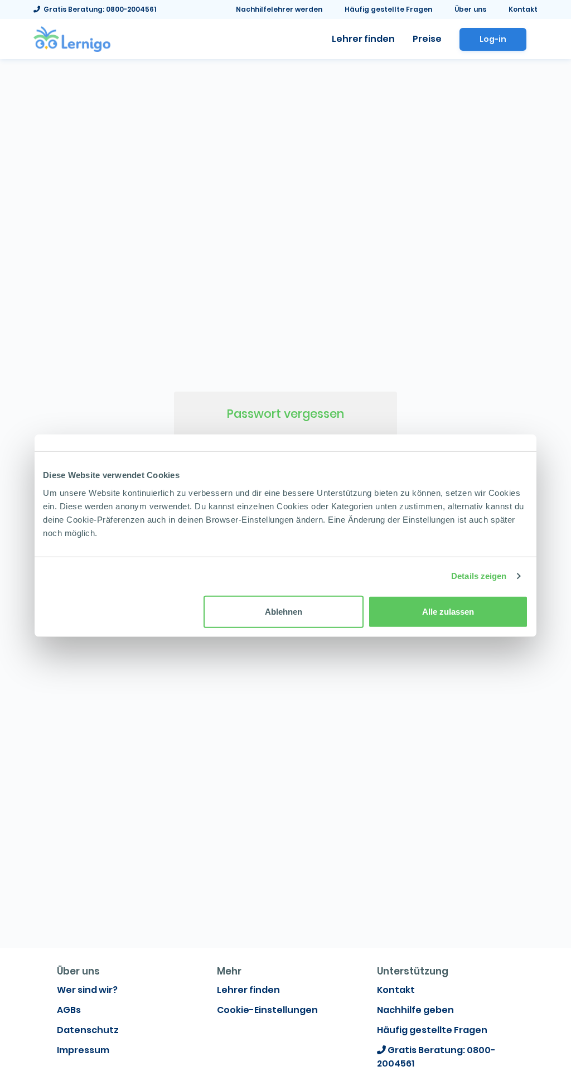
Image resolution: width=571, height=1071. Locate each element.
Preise (427, 38)
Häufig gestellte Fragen (388, 9)
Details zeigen (478, 576)
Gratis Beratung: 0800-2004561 (98, 9)
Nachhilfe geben (415, 1010)
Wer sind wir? (87, 989)
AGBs (69, 1010)
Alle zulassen (448, 611)
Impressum (83, 1050)
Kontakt (523, 9)
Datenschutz (88, 1030)
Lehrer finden (248, 989)
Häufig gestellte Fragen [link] (432, 1030)
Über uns (470, 9)
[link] (71, 38)
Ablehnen (283, 611)
